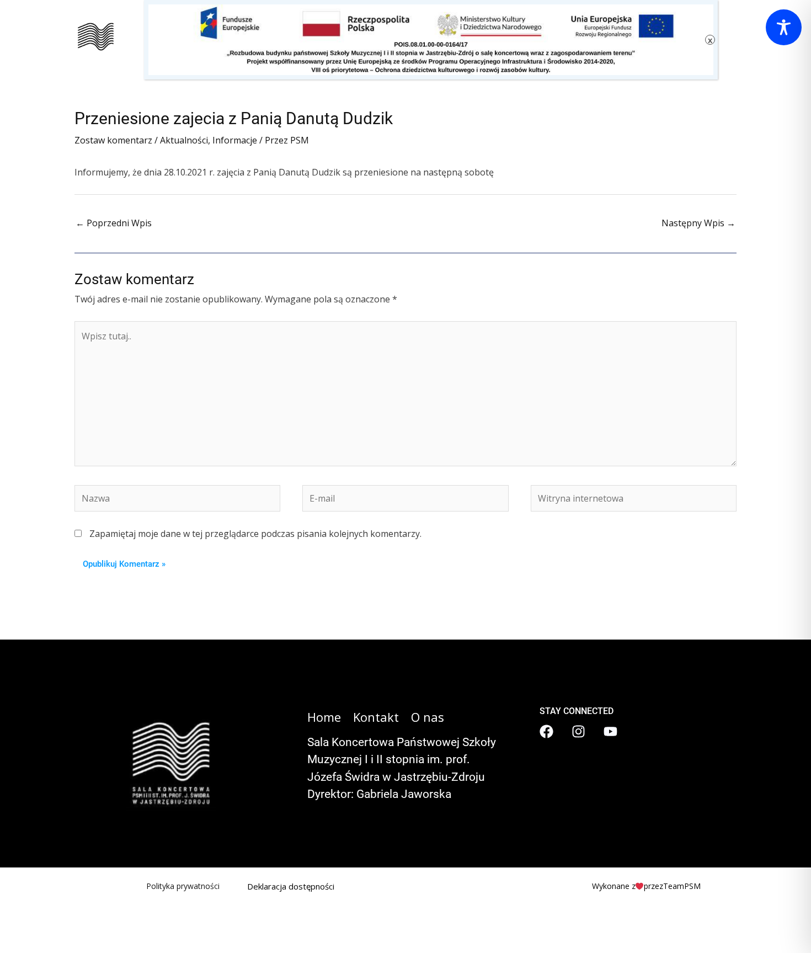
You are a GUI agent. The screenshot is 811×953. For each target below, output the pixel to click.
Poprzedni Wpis (114, 223)
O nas (427, 717)
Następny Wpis (698, 223)
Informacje (234, 140)
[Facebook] (546, 731)
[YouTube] (610, 731)
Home (324, 717)
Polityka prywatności (183, 886)
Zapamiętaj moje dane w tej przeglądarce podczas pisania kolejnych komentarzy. (255, 534)
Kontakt (376, 717)
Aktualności (184, 140)
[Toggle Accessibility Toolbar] (784, 27)
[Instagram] (578, 731)
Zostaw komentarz (113, 140)
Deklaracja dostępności (290, 886)
